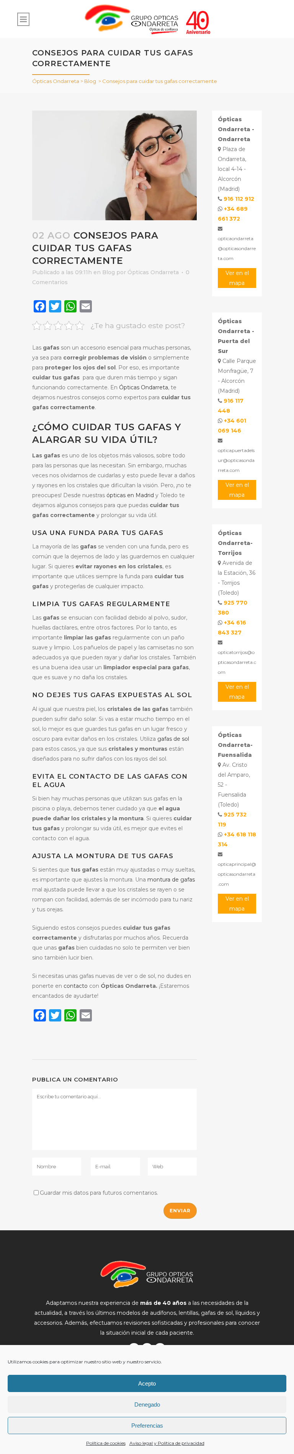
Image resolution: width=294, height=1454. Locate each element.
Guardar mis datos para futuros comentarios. (99, 1192)
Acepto (147, 1383)
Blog (90, 81)
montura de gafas (171, 879)
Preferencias (147, 1425)
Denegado (147, 1404)
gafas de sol (173, 738)
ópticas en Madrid (130, 495)
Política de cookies (106, 1443)
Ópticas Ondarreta (55, 81)
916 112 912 (239, 198)
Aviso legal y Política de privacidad (166, 1443)
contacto (76, 985)
